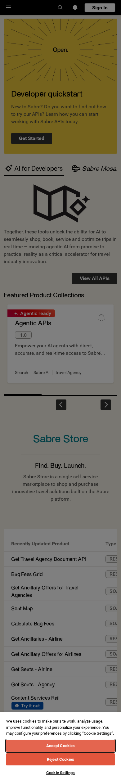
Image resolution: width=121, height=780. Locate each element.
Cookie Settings (60, 772)
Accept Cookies (60, 745)
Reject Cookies (60, 759)
